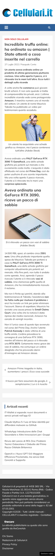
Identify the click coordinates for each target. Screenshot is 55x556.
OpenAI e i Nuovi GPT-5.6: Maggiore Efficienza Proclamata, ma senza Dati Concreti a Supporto (24, 456)
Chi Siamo (7, 536)
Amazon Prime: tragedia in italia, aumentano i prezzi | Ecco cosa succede (28, 370)
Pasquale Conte (28, 64)
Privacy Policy (9, 544)
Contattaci (46, 514)
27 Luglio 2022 (12, 64)
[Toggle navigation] (6, 27)
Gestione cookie (47, 554)
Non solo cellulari (16, 39)
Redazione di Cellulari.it (14, 540)
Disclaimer (7, 548)
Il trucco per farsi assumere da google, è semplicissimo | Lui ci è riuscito (26, 382)
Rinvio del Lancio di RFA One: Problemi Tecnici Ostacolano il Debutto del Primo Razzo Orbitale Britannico (25, 444)
